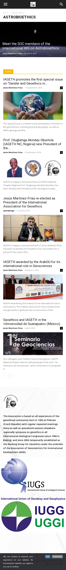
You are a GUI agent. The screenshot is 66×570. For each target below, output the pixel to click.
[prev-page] (5, 376)
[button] (61, 4)
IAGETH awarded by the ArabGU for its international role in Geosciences (31, 264)
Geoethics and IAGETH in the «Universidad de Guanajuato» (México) (31, 322)
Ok (47, 557)
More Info (57, 557)
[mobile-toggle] (5, 4)
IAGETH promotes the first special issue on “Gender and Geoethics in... (33, 81)
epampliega (8, 210)
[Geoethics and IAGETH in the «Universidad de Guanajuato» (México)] (33, 343)
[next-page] (10, 376)
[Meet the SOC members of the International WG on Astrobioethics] (33, 39)
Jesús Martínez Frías (12, 53)
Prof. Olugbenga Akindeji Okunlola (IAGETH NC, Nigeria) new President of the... (32, 144)
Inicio (5, 12)
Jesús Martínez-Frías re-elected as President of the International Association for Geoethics (29, 202)
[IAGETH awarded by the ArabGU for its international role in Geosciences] (33, 286)
